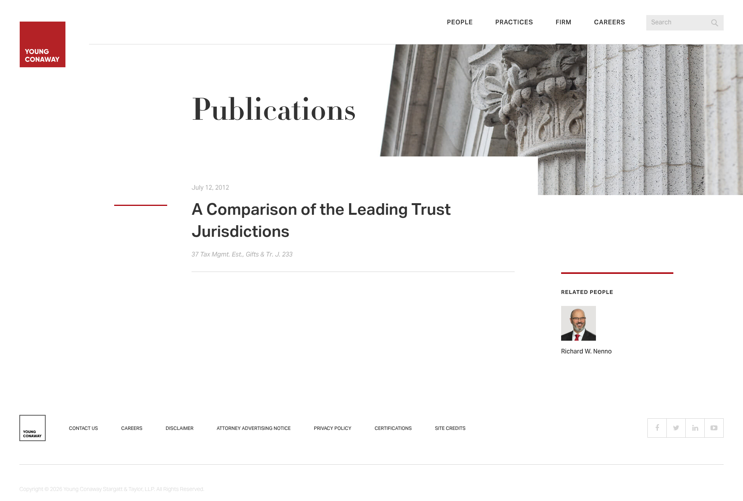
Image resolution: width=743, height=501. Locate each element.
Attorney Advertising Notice (254, 428)
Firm (564, 22)
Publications (274, 110)
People (460, 22)
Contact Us (83, 428)
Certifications (393, 428)
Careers (609, 22)
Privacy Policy (332, 428)
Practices (514, 22)
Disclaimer (179, 428)
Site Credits (450, 428)
